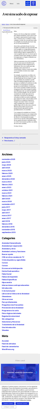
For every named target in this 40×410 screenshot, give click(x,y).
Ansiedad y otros (9, 249)
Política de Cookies (25, 400)
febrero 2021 (7, 196)
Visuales (5, 330)
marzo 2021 (6, 193)
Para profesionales (9, 302)
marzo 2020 (7, 201)
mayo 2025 (6, 165)
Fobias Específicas (9, 280)
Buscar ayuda (7, 254)
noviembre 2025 (8, 159)
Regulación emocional (11, 316)
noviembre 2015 (8, 230)
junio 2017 (6, 207)
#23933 (35, 28)
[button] (11, 3)
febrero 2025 (7, 173)
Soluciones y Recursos (11, 322)
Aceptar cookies (8, 403)
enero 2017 (6, 218)
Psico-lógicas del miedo (11, 313)
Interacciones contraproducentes (15, 285)
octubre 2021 (7, 190)
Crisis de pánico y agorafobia (13, 260)
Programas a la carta (10, 311)
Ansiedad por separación (12, 246)
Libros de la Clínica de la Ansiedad (15, 294)
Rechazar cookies (22, 403)
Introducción (7, 288)
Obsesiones (6, 296)
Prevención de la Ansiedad (12, 308)
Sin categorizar (8, 319)
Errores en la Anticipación (12, 268)
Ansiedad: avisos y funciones (13, 251)
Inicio (3, 24)
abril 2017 (6, 213)
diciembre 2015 (8, 227)
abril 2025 (6, 168)
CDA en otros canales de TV (13, 257)
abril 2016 (6, 221)
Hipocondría (7, 282)
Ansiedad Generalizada (11, 243)
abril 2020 (6, 199)
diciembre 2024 (8, 179)
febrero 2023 (7, 185)
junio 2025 (6, 162)
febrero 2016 (7, 224)
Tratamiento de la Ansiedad (13, 325)
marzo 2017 (6, 215)
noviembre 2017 (8, 204)
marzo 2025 (7, 170)
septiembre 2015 (9, 232)
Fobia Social (6, 274)
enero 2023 (6, 187)
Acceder (5, 341)
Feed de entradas (9, 344)
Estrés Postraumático (10, 271)
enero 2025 (6, 176)
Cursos (5, 263)
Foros (7, 24)
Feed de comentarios (10, 346)
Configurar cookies (9, 407)
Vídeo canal (20, 360)
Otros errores (7, 299)
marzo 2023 (7, 182)
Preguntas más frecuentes (12, 305)
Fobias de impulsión (10, 277)
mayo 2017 (6, 210)
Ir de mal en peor (8, 291)
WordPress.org (8, 349)
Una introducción (9, 327)
